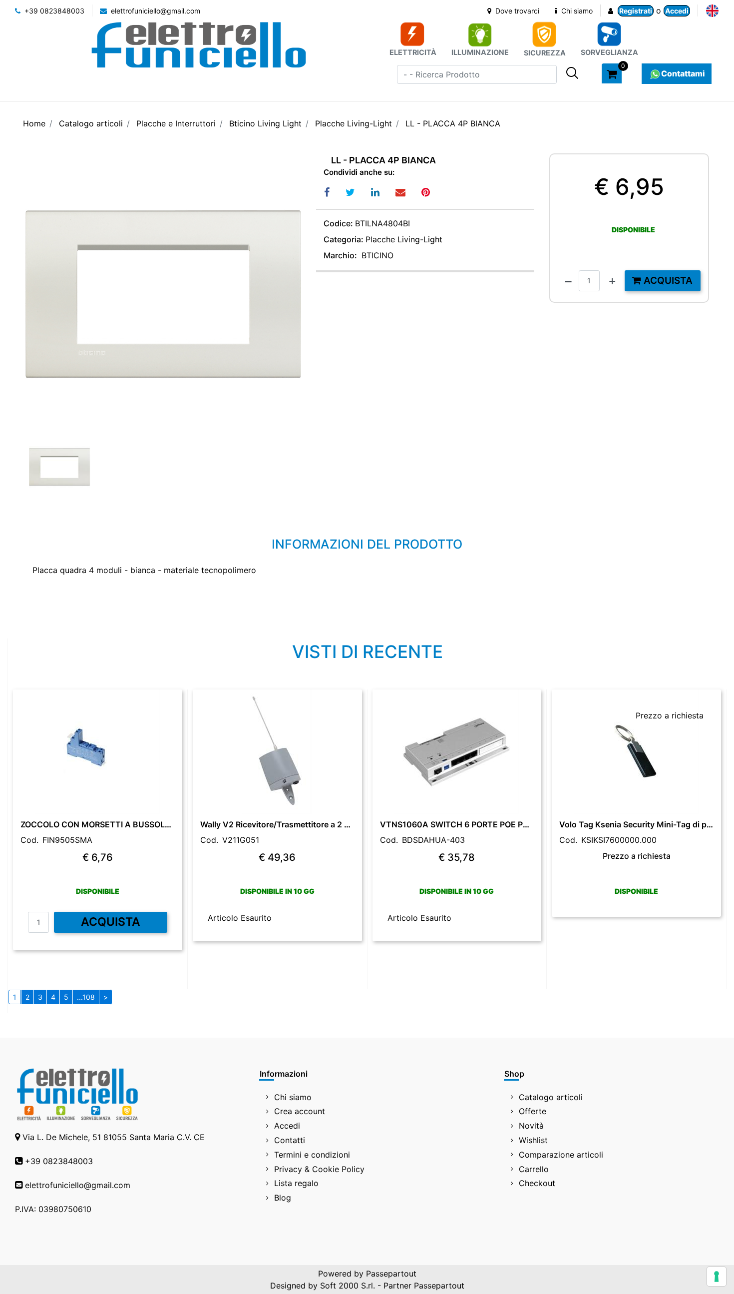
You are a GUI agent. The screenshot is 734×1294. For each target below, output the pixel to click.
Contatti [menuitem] (289, 1140)
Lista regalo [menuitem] (296, 1183)
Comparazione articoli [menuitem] (561, 1155)
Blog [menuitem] (282, 1198)
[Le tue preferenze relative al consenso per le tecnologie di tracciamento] (716, 1276)
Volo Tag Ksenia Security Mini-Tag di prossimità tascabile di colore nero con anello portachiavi (636, 824)
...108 (86, 997)
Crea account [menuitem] (299, 1111)
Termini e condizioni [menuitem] (312, 1155)
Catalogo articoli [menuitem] (551, 1097)
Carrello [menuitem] (534, 1169)
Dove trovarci (516, 10)
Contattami (683, 73)
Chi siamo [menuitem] (293, 1097)
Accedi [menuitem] (287, 1126)
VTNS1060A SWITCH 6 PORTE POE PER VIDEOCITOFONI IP (457, 824)
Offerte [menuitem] (532, 1111)
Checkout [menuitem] (537, 1183)
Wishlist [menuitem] (533, 1140)
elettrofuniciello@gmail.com (154, 10)
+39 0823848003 (53, 10)
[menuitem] (712, 10)
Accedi (677, 10)
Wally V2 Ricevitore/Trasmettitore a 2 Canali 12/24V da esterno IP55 (277, 824)
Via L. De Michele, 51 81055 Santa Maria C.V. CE (113, 1137)
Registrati (635, 10)
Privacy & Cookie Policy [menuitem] (319, 1169)
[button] (572, 73)
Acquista (667, 280)
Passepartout (391, 1274)
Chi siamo (576, 10)
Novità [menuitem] (531, 1126)
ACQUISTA (110, 922)
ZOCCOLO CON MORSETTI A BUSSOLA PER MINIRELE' (97, 824)
